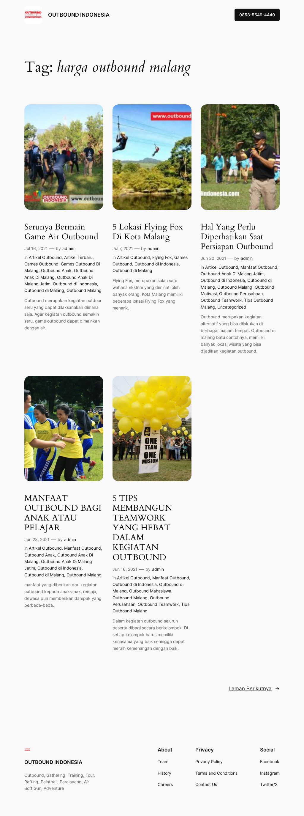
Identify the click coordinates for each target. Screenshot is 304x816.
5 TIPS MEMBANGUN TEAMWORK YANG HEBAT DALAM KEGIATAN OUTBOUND (142, 527)
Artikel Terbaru (78, 257)
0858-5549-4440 (257, 14)
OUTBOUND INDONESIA (79, 15)
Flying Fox (162, 257)
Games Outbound (41, 263)
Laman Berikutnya (254, 688)
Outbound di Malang (44, 290)
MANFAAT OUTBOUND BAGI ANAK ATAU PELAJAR (63, 513)
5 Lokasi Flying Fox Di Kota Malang (148, 232)
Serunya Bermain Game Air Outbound (61, 232)
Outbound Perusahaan (241, 293)
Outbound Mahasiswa (150, 590)
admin (68, 248)
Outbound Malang (84, 290)
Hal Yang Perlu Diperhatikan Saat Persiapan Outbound (237, 236)
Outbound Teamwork (221, 300)
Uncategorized (231, 306)
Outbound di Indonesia (75, 283)
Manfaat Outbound (258, 267)
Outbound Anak (56, 270)
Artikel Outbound (45, 257)
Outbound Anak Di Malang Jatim (232, 273)
